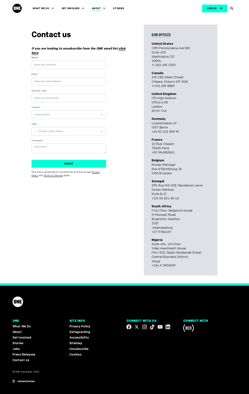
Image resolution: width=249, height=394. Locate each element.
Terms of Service (53, 175)
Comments (37, 140)
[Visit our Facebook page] (128, 326)
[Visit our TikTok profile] (152, 326)
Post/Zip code (39, 91)
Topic (34, 124)
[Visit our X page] (136, 326)
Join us (211, 8)
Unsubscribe (79, 349)
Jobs (16, 349)
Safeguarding (79, 332)
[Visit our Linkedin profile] (167, 326)
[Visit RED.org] (188, 328)
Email (35, 74)
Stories (118, 8)
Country (36, 107)
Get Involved (70, 8)
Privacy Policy (79, 326)
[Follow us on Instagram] (144, 326)
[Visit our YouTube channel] (160, 326)
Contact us (21, 360)
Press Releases (24, 354)
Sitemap (75, 343)
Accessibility (79, 337)
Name (35, 57)
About (96, 8)
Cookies (75, 354)
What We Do (41, 8)
